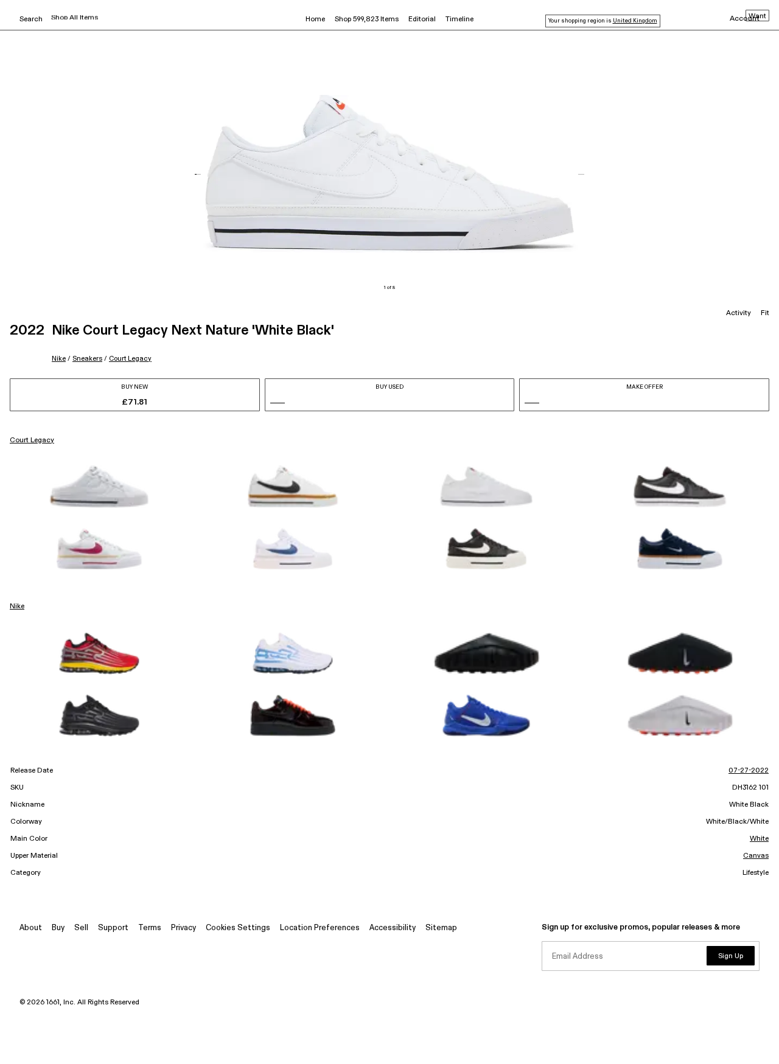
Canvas (756, 856)
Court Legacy (130, 358)
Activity (738, 313)
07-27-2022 (748, 770)
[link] (99, 486)
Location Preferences (320, 928)
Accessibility (392, 928)
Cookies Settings (238, 928)
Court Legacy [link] (32, 440)
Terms (149, 928)
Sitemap (441, 928)
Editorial (422, 19)
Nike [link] (17, 606)
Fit (765, 313)
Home (315, 19)
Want (757, 16)
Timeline (459, 19)
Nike (59, 358)
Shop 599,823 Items (367, 19)
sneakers (87, 358)
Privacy (183, 928)
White (759, 839)
